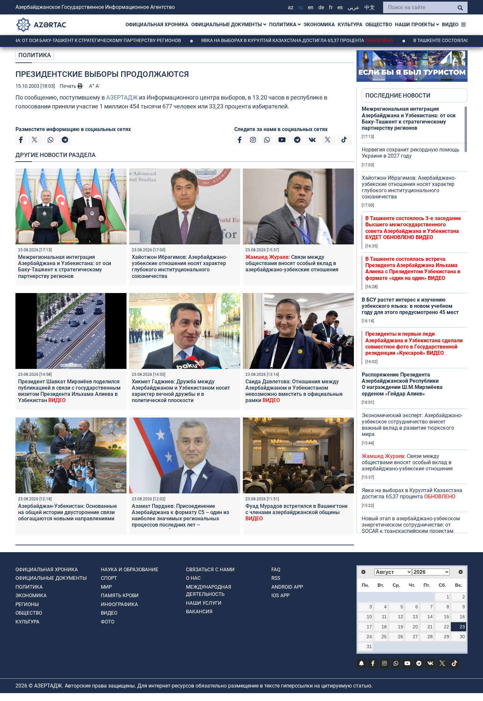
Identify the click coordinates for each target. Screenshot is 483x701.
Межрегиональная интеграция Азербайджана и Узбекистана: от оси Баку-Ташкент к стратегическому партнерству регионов (64, 266)
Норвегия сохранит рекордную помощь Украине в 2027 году (410, 153)
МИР (106, 587)
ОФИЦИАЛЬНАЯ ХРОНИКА (157, 25)
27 (415, 636)
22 (446, 626)
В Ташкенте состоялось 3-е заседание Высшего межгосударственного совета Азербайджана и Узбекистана (413, 227)
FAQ (275, 570)
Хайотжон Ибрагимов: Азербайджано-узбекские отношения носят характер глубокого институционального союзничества (179, 266)
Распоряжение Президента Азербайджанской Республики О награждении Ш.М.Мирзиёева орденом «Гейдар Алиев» (402, 384)
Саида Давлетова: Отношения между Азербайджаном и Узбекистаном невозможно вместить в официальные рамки (294, 391)
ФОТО (107, 622)
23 (462, 626)
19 (400, 626)
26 (400, 636)
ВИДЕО (450, 25)
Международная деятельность (208, 591)
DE (321, 7)
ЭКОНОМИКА (319, 25)
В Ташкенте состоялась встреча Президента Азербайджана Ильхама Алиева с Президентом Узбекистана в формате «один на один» (412, 268)
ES (340, 7)
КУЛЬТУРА (350, 25)
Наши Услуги (203, 603)
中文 (369, 7)
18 (384, 626)
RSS (275, 578)
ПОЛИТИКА (283, 25)
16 (462, 616)
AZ (290, 7)
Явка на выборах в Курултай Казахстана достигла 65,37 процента (267, 40)
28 (430, 636)
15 (446, 616)
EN (310, 7)
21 (430, 626)
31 (369, 646)
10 (369, 616)
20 (415, 626)
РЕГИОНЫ (27, 604)
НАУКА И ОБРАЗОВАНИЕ (129, 570)
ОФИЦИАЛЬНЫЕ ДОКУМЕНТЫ (227, 25)
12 (400, 616)
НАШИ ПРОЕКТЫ (415, 25)
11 (384, 616)
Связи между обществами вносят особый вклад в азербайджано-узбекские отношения (291, 263)
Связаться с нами (210, 570)
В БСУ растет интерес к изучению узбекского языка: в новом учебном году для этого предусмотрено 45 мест (410, 306)
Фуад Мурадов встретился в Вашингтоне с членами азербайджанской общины (296, 512)
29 (446, 636)
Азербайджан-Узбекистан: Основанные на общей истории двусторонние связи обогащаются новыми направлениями (67, 512)
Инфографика (119, 604)
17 (369, 626)
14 (430, 616)
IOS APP (280, 596)
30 (462, 636)
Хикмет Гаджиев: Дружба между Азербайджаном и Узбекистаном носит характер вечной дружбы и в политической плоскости (181, 391)
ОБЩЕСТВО (378, 25)
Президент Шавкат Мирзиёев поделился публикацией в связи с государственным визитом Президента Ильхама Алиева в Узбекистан (69, 391)
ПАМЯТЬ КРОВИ (120, 596)
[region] (415, 319)
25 (384, 636)
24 (369, 636)
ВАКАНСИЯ (199, 612)
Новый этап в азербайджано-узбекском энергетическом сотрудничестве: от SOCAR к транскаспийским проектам (411, 524)
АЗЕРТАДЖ (122, 97)
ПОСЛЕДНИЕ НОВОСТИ (397, 95)
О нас (193, 578)
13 (415, 616)
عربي (353, 7)
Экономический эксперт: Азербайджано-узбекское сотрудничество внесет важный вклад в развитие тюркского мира (412, 425)
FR (331, 7)
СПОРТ (109, 578)
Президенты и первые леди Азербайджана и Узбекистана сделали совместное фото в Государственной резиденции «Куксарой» (414, 343)
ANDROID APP (287, 587)
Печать (69, 86)
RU (300, 7)
